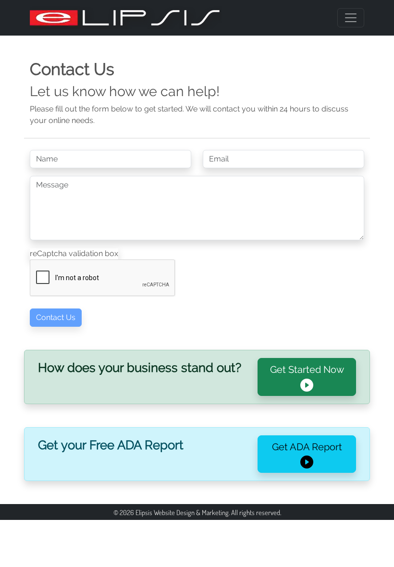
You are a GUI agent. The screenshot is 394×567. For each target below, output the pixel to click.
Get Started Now (307, 369)
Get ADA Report (307, 447)
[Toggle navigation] (350, 17)
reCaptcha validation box (74, 253)
